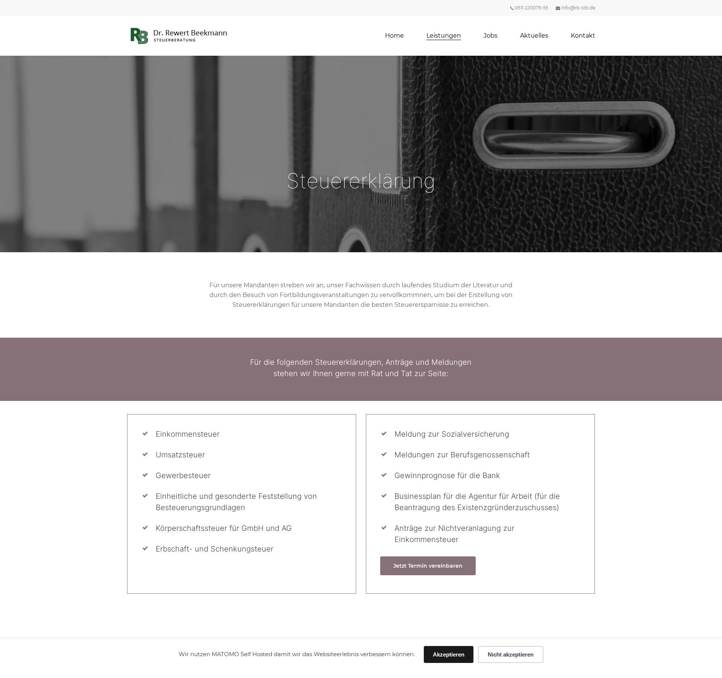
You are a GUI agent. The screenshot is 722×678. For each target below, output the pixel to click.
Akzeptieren (448, 654)
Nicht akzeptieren (511, 654)
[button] (428, 565)
